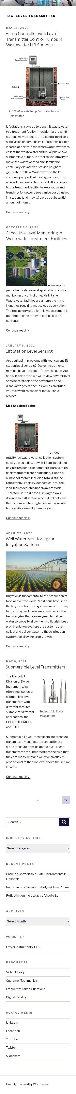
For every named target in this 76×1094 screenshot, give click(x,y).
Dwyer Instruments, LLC (23, 947)
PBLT (18, 722)
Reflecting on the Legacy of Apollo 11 (32, 895)
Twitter (11, 1047)
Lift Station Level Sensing (29, 351)
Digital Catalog (16, 997)
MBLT (27, 722)
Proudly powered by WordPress (27, 1084)
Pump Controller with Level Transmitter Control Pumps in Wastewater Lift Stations (34, 39)
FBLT (9, 722)
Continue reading (18, 212)
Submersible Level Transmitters (35, 667)
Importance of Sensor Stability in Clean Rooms (38, 887)
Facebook (13, 1031)
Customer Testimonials (22, 980)
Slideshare (13, 1056)
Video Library (15, 972)
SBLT (15, 727)
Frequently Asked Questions (25, 989)
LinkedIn (12, 1022)
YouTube (12, 1039)
